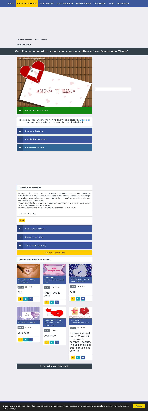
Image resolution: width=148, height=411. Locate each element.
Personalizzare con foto (36, 110)
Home (11, 3)
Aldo (37, 40)
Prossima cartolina (34, 237)
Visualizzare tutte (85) (35, 245)
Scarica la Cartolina (34, 131)
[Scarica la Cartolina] (25, 299)
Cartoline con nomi (26, 3)
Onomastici (123, 3)
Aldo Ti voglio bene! (52, 294)
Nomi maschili (46, 3)
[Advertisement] (74, 22)
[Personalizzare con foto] (54, 82)
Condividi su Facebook (36, 139)
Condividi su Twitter (34, 147)
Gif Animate (100, 3)
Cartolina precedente (35, 229)
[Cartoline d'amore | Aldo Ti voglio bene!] (54, 270)
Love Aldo (24, 332)
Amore (44, 40)
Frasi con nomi (83, 3)
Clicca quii (84, 120)
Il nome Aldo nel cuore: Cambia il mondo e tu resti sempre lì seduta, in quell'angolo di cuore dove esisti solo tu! (80, 342)
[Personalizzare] (20, 299)
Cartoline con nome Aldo (56, 366)
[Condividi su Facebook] (30, 299)
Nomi (111, 3)
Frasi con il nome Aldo (54, 253)
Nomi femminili (65, 3)
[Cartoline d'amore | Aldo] (28, 271)
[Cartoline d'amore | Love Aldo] (28, 313)
